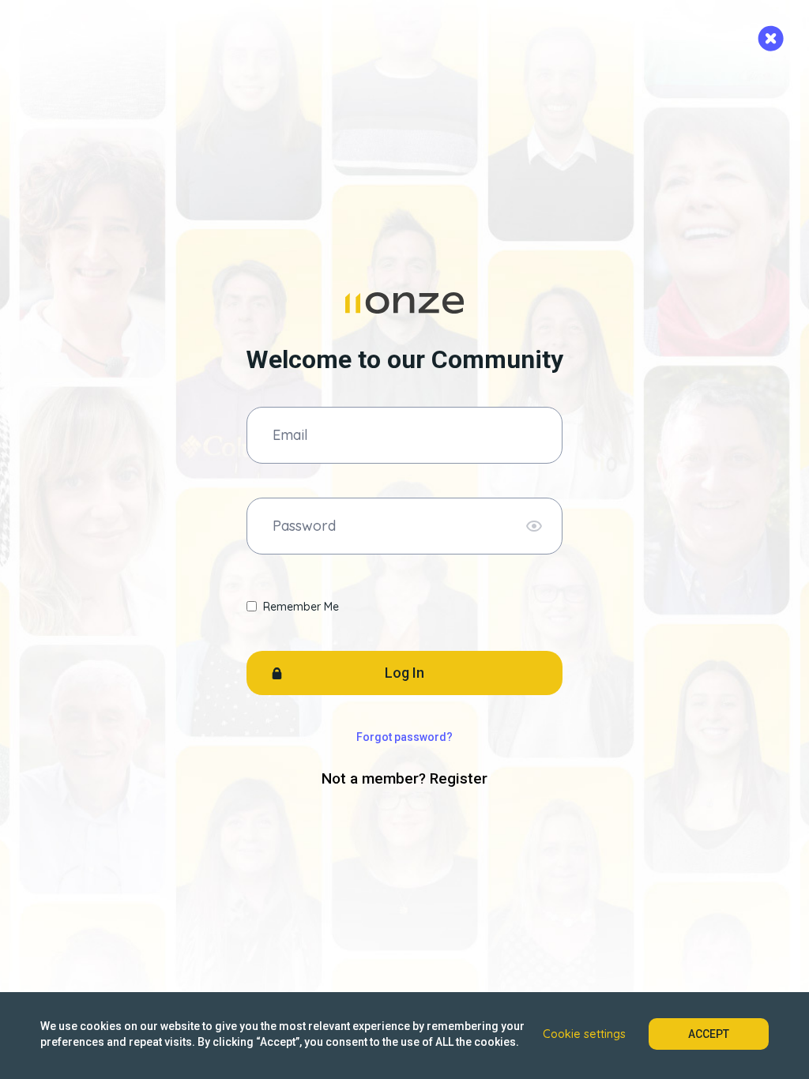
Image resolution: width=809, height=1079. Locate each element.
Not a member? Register (404, 779)
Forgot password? (404, 737)
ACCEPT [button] (708, 1034)
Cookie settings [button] (584, 1034)
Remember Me (301, 607)
